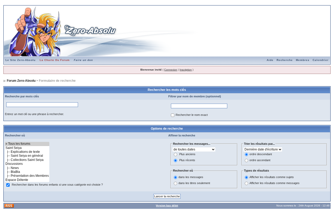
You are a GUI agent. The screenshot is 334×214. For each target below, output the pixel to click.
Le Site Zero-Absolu (20, 60)
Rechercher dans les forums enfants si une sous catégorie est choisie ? (57, 184)
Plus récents (187, 160)
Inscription (186, 69)
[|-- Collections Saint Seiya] (27, 160)
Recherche (285, 60)
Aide (270, 60)
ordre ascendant (259, 160)
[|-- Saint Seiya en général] (27, 156)
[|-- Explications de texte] (27, 152)
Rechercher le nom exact (192, 115)
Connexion (170, 69)
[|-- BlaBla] (27, 172)
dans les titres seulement (194, 183)
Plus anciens (187, 154)
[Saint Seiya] (27, 148)
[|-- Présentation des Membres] (27, 176)
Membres (302, 60)
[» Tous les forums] (27, 144)
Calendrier (321, 60)
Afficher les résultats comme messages (274, 183)
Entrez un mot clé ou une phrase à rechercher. (34, 114)
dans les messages (190, 177)
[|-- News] (27, 168)
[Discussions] (27, 164)
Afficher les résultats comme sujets (271, 177)
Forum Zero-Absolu (21, 81)
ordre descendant (260, 154)
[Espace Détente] (27, 180)
